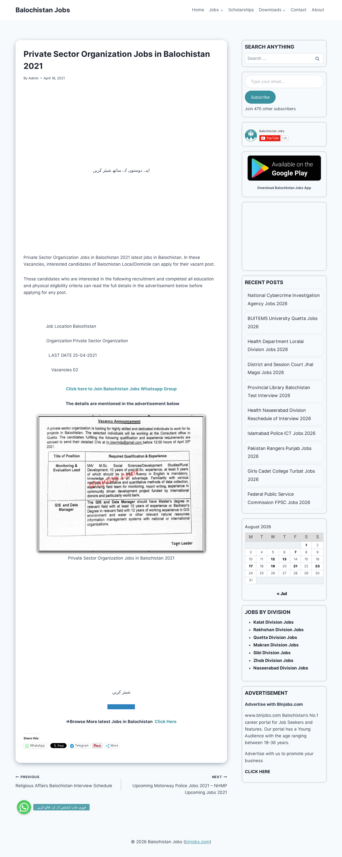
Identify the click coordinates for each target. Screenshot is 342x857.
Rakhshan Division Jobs (278, 629)
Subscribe (260, 97)
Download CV (121, 706)
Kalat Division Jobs (273, 622)
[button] (24, 807)
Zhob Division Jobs (273, 660)
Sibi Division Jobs (272, 652)
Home (198, 9)
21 (295, 566)
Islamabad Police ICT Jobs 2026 (281, 433)
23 (317, 566)
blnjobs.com (197, 841)
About (318, 9)
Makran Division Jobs (276, 644)
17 (251, 566)
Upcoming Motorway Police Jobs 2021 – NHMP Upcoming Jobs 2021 (179, 785)
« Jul (282, 593)
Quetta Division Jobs (275, 637)
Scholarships (241, 9)
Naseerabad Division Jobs (280, 667)
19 (273, 566)
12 (273, 559)
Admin (34, 78)
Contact (298, 9)
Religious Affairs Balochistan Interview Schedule (64, 781)
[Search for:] (284, 58)
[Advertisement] (121, 124)
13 (284, 559)
